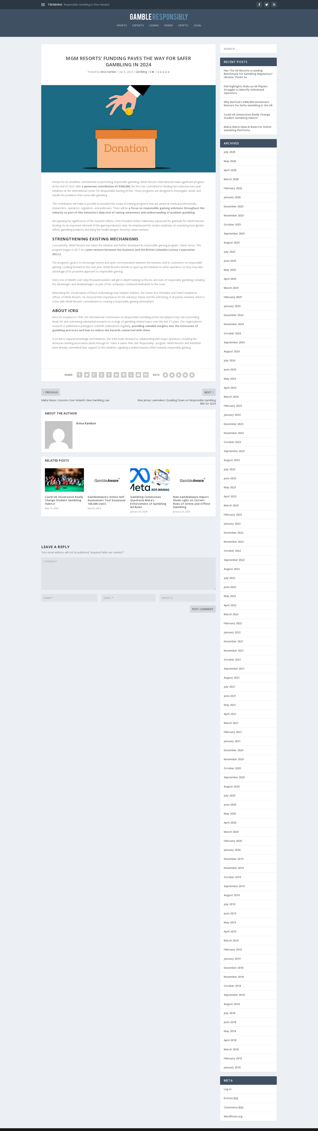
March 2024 (231, 396)
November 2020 (234, 759)
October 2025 (232, 224)
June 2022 (230, 587)
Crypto (183, 25)
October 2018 (232, 986)
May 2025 (230, 270)
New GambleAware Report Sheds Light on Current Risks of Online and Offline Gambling (191, 502)
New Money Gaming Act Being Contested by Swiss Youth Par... (101, 4)
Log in (228, 1089)
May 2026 (230, 161)
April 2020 (230, 822)
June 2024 (230, 369)
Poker (168, 25)
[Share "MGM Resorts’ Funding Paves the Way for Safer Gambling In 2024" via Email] (138, 375)
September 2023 (234, 451)
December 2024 (233, 315)
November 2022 (234, 541)
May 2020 (230, 813)
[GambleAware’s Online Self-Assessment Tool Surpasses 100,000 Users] (107, 480)
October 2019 (232, 877)
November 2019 (234, 868)
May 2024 (230, 378)
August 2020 (232, 786)
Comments (233, 1107)
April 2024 (230, 387)
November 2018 (234, 976)
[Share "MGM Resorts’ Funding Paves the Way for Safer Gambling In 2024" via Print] (145, 375)
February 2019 (233, 949)
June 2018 (230, 1022)
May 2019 (230, 922)
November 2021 (234, 650)
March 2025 (231, 288)
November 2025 (234, 215)
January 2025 (232, 306)
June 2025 (230, 260)
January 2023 (232, 523)
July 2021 (229, 686)
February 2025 (233, 297)
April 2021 (230, 714)
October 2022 (232, 550)
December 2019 (233, 859)
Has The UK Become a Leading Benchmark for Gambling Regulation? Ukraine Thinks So (248, 74)
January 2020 (232, 850)
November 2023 (234, 433)
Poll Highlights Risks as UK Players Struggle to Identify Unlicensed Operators (245, 90)
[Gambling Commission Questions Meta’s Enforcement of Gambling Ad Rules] (149, 480)
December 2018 (233, 967)
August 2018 (232, 1004)
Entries (231, 1098)
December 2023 (233, 424)
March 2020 (231, 832)
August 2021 (232, 677)
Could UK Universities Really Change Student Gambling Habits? (64, 500)
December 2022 (233, 532)
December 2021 (233, 641)
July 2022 (229, 578)
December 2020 (233, 750)
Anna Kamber (108, 71)
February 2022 (233, 623)
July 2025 (229, 251)
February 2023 (233, 514)
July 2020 (229, 795)
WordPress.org (233, 1116)
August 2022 (232, 569)
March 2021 (231, 723)
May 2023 (230, 487)
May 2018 (230, 1031)
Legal (197, 25)
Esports (138, 25)
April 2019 (230, 931)
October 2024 (232, 333)
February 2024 (233, 405)
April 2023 (230, 496)
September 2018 (234, 995)
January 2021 (232, 741)
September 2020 (234, 777)
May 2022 (230, 596)
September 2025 (234, 233)
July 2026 (229, 152)
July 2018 (229, 1013)
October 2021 (232, 659)
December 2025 (233, 206)
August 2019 (232, 895)
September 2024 (234, 342)
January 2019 (232, 958)
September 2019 (234, 886)
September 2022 (234, 560)
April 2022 (230, 605)
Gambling (141, 71)
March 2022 (231, 614)
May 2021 (230, 705)
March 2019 (231, 940)
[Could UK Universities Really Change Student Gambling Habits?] (64, 480)
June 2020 (230, 804)
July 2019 (229, 904)
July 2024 (229, 360)
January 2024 (232, 414)
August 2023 (232, 460)
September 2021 (234, 668)
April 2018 (230, 1040)
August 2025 (232, 242)
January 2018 (232, 1067)
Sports (122, 25)
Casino (154, 25)
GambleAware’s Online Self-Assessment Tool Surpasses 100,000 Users (107, 500)
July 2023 (229, 469)
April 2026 (230, 170)
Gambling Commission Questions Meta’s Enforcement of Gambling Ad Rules (148, 502)
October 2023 (232, 442)
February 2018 (233, 1058)
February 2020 (233, 841)
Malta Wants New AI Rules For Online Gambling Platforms (247, 128)
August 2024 (232, 351)
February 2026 (233, 188)
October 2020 (232, 768)
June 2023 (230, 478)
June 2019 (230, 913)
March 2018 (231, 1049)
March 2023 (231, 505)
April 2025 (230, 279)
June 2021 (230, 696)
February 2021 (233, 732)
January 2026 (232, 197)
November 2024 (234, 324)
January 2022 (232, 632)
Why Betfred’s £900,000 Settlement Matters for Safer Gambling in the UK (248, 103)
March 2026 (231, 179)
